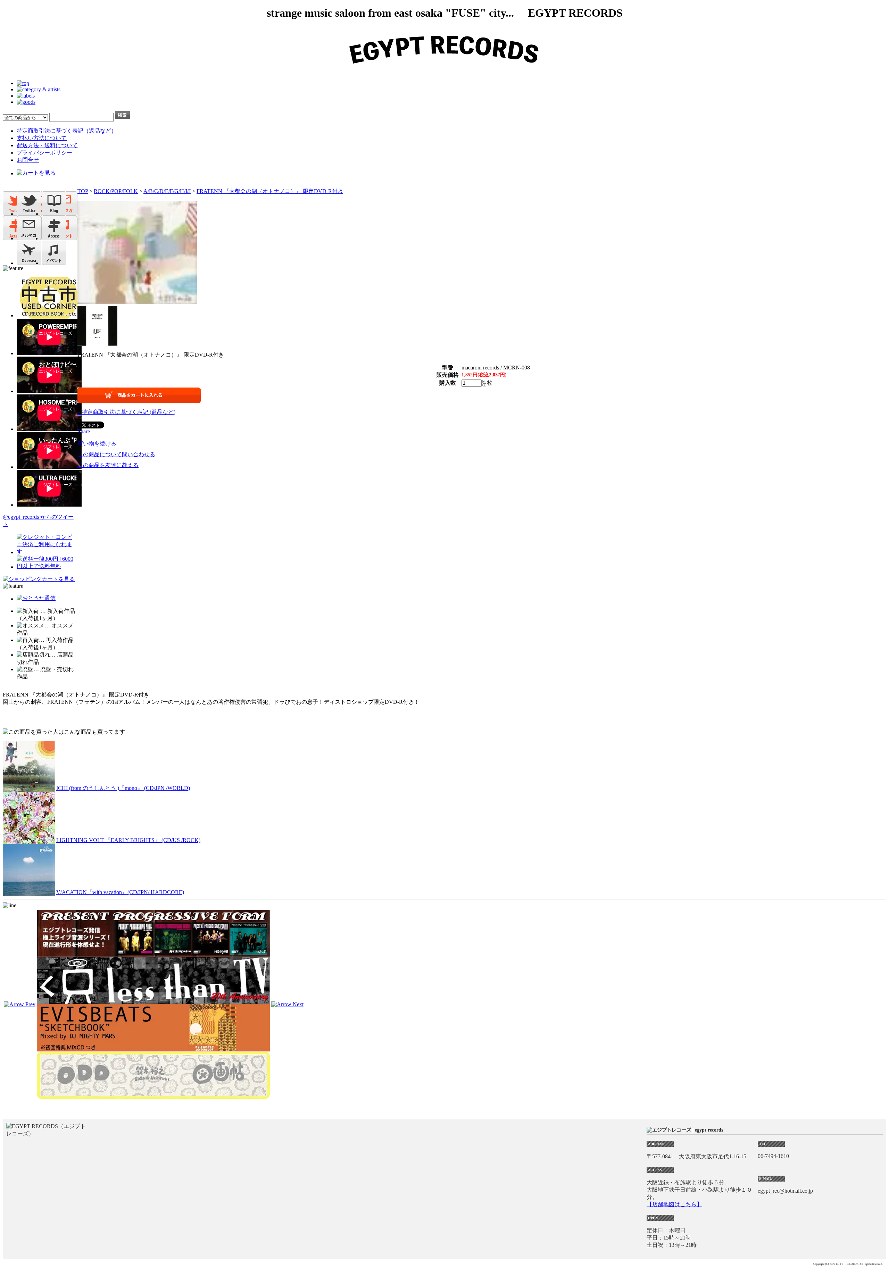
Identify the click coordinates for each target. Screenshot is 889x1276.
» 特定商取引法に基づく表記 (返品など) (126, 412)
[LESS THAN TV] (153, 1001)
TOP (82, 191)
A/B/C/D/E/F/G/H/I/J (167, 191)
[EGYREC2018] (444, 71)
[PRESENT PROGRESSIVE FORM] (153, 954)
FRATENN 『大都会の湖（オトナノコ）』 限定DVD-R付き (270, 191)
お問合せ (28, 160)
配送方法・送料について (47, 145)
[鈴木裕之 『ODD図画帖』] (153, 1096)
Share (83, 431)
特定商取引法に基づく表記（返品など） (67, 131)
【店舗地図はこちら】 (674, 1204)
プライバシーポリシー (44, 153)
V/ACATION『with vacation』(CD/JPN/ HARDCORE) (120, 892)
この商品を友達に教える (108, 465)
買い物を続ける (96, 444)
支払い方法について (42, 138)
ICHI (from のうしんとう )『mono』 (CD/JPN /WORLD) (123, 788)
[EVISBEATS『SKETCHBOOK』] (153, 1048)
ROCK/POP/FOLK (116, 191)
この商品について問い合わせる (116, 454)
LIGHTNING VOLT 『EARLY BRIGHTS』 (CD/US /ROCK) (128, 840)
